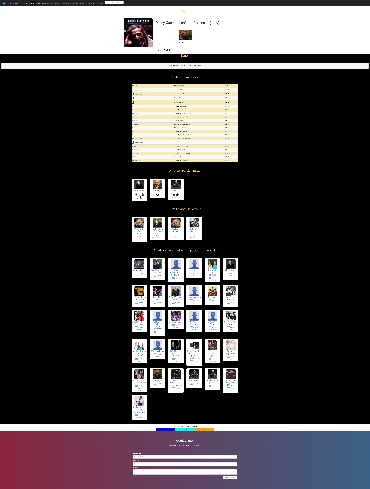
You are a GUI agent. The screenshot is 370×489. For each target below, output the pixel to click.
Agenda (52, 3)
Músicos (38, 3)
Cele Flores (135, 117)
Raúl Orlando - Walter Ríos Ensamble (175, 353)
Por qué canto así (137, 138)
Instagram (205, 430)
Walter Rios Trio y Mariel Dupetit (230, 383)
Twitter (186, 430)
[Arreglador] (137, 197)
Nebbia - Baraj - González (139, 323)
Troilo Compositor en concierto (176, 383)
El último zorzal (139, 143)
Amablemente (136, 153)
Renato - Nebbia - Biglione (212, 353)
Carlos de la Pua (136, 106)
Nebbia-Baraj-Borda (231, 323)
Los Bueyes (135, 113)
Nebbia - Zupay (212, 323)
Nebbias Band (157, 351)
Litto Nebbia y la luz (175, 298)
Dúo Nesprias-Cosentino (157, 271)
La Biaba (134, 157)
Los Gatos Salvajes (230, 298)
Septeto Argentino (231, 352)
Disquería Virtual (60, 3)
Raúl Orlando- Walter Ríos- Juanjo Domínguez (194, 355)
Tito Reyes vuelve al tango (139, 231)
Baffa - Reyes (139, 270)
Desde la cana (136, 146)
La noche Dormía (137, 150)
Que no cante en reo (137, 135)
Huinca (194, 270)
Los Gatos (212, 297)
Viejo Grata (138, 99)
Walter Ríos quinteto (212, 381)
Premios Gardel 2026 (97, 3)
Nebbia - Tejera (194, 323)
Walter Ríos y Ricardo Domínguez (139, 410)
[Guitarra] (139, 195)
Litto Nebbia (139, 190)
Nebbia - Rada (176, 322)
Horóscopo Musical (84, 3)
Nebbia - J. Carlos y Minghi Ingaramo (158, 325)
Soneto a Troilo (136, 124)
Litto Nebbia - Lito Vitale (139, 298)
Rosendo (134, 131)
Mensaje (136, 468)
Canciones (45, 3)
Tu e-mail (136, 461)
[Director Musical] (140, 197)
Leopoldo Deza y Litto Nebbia (212, 273)
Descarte (137, 103)
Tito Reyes (157, 190)
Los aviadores (194, 297)
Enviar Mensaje (230, 478)
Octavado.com (15, 3)
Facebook (166, 430)
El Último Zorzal (194, 230)
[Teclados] (142, 195)
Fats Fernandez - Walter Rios (176, 273)
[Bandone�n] (177, 195)
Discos (33, 3)
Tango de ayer (138, 90)
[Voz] (136, 195)
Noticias (68, 3)
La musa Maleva (136, 110)
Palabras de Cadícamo (141, 94)
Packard (134, 121)
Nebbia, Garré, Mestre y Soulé (139, 353)
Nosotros (75, 3)
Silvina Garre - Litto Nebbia (139, 381)
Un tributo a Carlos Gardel (157, 230)
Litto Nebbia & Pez (157, 298)
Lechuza (134, 128)
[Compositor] (176, 197)
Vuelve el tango (175, 230)
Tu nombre (137, 454)
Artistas (28, 3)
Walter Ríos (175, 190)
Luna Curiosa (136, 160)
